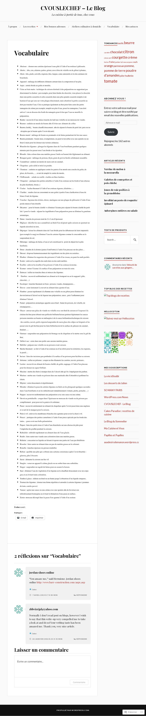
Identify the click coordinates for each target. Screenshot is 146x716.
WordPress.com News (116, 397)
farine (106, 62)
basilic (120, 43)
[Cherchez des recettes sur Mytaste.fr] (116, 295)
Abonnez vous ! (115, 98)
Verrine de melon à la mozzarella (114, 171)
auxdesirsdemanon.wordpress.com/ (123, 442)
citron (128, 51)
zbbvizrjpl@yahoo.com (43, 609)
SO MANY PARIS (113, 390)
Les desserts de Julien (115, 383)
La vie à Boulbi (111, 376)
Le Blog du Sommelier (115, 421)
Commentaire (79, 682)
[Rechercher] (134, 239)
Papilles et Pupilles (114, 435)
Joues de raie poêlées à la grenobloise (116, 191)
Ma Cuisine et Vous (114, 428)
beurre (129, 43)
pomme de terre (114, 70)
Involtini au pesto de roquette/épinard (121, 202)
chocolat (116, 52)
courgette (119, 57)
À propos (12, 26)
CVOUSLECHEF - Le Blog (117, 403)
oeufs (135, 62)
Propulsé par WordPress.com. (73, 710)
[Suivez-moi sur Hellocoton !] (119, 318)
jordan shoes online (41, 572)
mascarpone (128, 62)
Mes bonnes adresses (54, 26)
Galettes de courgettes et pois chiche (118, 181)
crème (132, 57)
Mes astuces (132, 26)
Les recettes (29, 26)
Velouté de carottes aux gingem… (124, 266)
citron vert (107, 58)
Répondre (81, 595)
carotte (107, 52)
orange (108, 65)
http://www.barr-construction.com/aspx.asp (61, 582)
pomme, (129, 65)
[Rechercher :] (121, 239)
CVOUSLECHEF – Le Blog (73, 8)
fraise (112, 61)
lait (122, 62)
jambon (117, 62)
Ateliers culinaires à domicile (86, 26)
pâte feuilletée (126, 75)
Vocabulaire (113, 26)
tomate (110, 80)
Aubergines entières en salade (121, 210)
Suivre (111, 131)
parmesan (118, 65)
